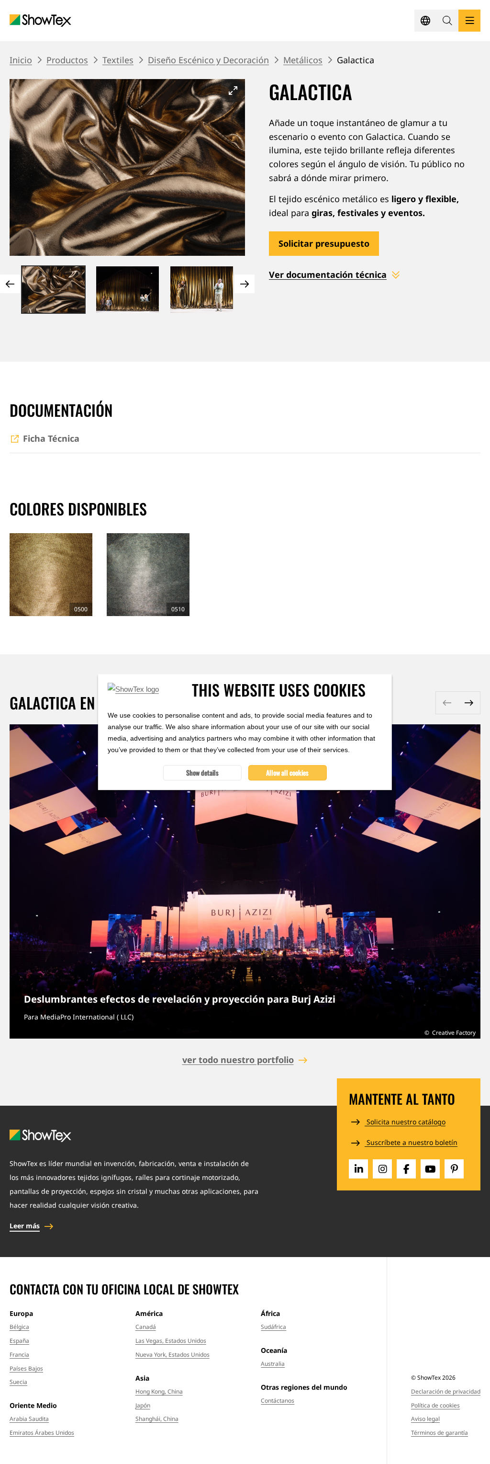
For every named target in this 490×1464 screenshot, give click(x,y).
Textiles (118, 60)
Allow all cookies (287, 772)
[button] (447, 21)
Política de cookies (435, 1405)
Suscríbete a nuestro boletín (411, 1142)
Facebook (406, 1168)
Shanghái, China (156, 1419)
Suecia (18, 1382)
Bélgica (19, 1327)
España (19, 1341)
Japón (142, 1405)
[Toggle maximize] (233, 90)
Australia (273, 1364)
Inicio (21, 60)
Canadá (145, 1327)
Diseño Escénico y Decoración (208, 60)
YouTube (430, 1168)
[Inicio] (40, 20)
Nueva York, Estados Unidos (172, 1354)
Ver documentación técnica (328, 274)
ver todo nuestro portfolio (238, 1059)
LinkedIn (358, 1168)
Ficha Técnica (51, 438)
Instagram (382, 1168)
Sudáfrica (273, 1327)
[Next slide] (244, 283)
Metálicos (303, 60)
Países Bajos (26, 1368)
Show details (202, 772)
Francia (19, 1354)
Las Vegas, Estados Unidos (170, 1341)
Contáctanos (277, 1400)
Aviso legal (425, 1419)
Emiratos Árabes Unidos (42, 1433)
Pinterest (454, 1168)
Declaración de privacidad (445, 1391)
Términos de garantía (439, 1433)
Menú (469, 21)
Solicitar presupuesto (323, 243)
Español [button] (425, 21)
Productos (67, 60)
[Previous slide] (10, 283)
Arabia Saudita (29, 1419)
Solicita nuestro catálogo (405, 1121)
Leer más (245, 881)
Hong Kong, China (159, 1391)
